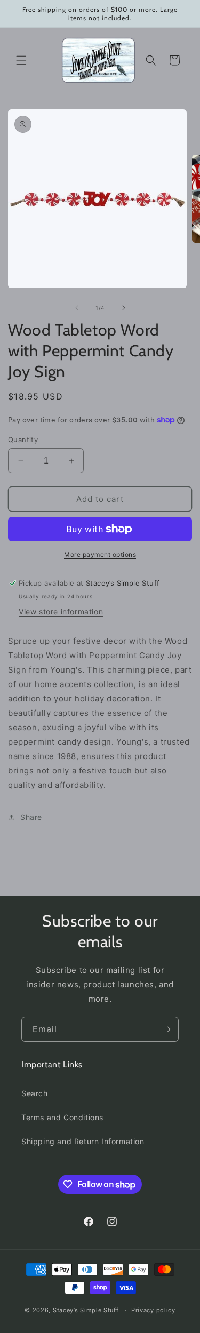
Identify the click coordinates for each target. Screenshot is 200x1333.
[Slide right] (123, 308)
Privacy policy (153, 1310)
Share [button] (31, 816)
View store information (61, 611)
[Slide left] (77, 308)
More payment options (100, 554)
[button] (21, 60)
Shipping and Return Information (83, 1141)
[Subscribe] (166, 1029)
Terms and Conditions (62, 1117)
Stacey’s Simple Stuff (86, 1310)
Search (34, 1093)
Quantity (23, 439)
